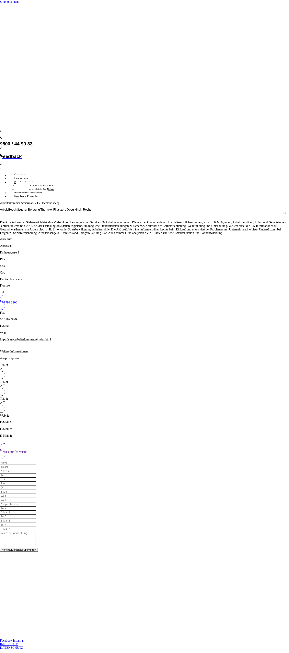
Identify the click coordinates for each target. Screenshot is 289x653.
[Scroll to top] (1, 652)
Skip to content (9, 1)
